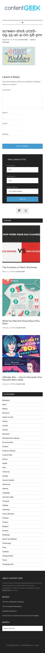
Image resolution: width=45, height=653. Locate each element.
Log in (37, 645)
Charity (5, 421)
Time (4, 547)
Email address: (12, 187)
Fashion (5, 447)
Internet (5, 489)
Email (5, 123)
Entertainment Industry (10, 438)
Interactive (6, 484)
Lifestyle (5, 501)
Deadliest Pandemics (9, 611)
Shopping (6, 535)
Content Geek (22, 8)
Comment (6, 90)
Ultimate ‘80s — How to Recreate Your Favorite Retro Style (22, 378)
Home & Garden (8, 480)
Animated (6, 400)
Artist (4, 405)
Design (5, 430)
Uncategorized (7, 564)
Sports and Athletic (9, 539)
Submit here (6, 590)
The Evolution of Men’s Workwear (19, 267)
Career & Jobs (7, 417)
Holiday (5, 476)
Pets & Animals (8, 514)
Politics (5, 522)
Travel (4, 560)
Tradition (5, 552)
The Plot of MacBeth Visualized (13, 602)
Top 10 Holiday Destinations (12, 606)
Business (6, 413)
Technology (6, 543)
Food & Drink (7, 455)
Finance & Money (8, 451)
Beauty (5, 409)
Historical (6, 472)
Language (6, 493)
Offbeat (5, 505)
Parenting (6, 510)
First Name (11, 166)
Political (5, 518)
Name (5, 113)
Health (4, 463)
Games (5, 459)
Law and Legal (7, 497)
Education (6, 434)
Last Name (11, 176)
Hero (4, 468)
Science (5, 531)
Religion (5, 526)
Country (5, 426)
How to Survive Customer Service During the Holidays (20, 615)
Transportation (7, 556)
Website (5, 134)
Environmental (7, 442)
